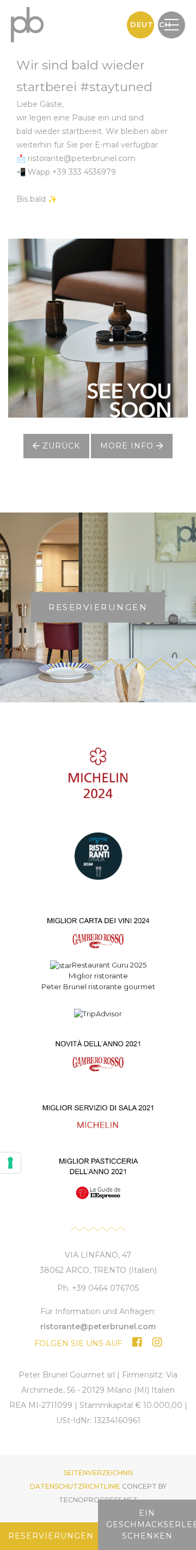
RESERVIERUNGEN (98, 607)
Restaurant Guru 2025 (109, 964)
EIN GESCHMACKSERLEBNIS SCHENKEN (151, 1524)
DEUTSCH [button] (142, 24)
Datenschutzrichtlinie (75, 1486)
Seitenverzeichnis (98, 1473)
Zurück (60, 446)
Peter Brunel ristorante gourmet (98, 986)
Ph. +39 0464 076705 (98, 1288)
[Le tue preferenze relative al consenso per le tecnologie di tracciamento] (10, 1162)
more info (128, 446)
